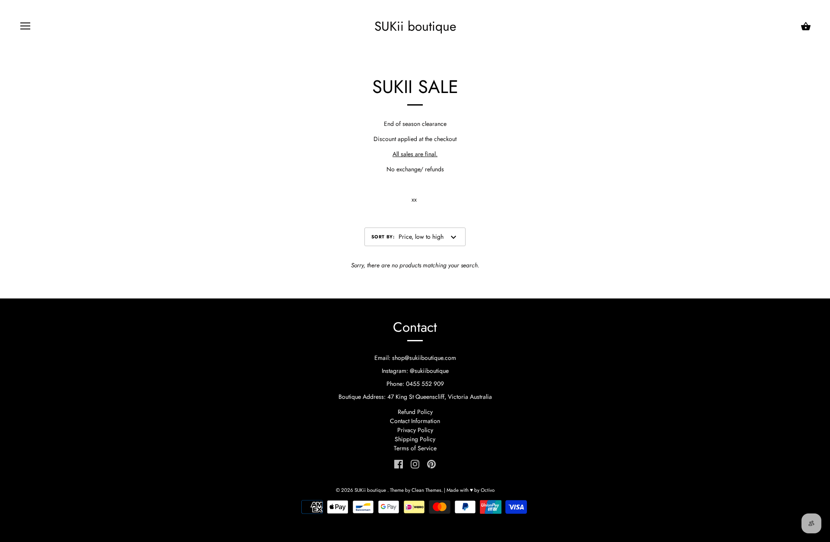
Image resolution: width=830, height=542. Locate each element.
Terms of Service (415, 448)
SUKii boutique (415, 26)
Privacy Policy (415, 430)
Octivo (488, 490)
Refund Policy (415, 411)
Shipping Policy (415, 439)
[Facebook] (398, 463)
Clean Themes (426, 490)
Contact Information (415, 421)
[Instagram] (415, 463)
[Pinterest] (431, 463)
